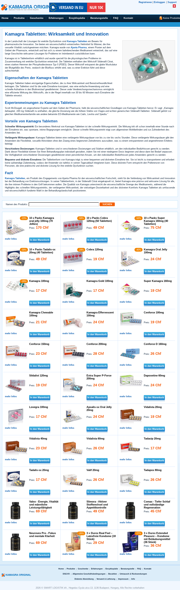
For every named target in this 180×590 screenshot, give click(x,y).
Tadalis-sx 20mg (39, 470)
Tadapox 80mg (153, 470)
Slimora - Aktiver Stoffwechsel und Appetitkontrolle (97, 504)
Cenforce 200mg (96, 343)
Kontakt (128, 18)
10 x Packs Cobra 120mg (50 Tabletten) (99, 219)
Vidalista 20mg (153, 406)
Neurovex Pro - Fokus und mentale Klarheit (42, 535)
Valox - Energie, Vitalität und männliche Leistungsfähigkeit (43, 504)
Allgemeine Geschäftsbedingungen (89, 574)
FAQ (115, 18)
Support (172, 2)
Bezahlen (112, 574)
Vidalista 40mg (38, 438)
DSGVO (66, 574)
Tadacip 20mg (152, 438)
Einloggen (159, 2)
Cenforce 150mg (39, 343)
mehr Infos (11, 239)
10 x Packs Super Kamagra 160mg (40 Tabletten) (156, 220)
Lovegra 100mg (38, 406)
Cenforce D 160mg (155, 343)
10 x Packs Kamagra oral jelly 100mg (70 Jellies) (41, 220)
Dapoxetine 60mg (154, 375)
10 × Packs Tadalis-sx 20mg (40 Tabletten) (42, 251)
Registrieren (145, 2)
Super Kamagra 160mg (158, 280)
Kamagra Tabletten (77, 41)
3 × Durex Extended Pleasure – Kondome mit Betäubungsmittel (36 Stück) (157, 538)
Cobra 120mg (94, 249)
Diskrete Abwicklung (84, 579)
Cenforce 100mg (154, 312)
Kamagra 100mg (39, 280)
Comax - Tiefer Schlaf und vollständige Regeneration (157, 504)
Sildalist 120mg (38, 375)
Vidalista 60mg (95, 438)
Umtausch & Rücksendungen (133, 574)
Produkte (19, 18)
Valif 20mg (92, 470)
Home (5, 18)
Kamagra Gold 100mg (99, 280)
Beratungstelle (99, 18)
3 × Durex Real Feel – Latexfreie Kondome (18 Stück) (101, 536)
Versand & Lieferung (106, 579)
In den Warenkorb (39, 240)
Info (133, 579)
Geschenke (36, 18)
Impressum (123, 579)
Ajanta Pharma (79, 47)
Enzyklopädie (77, 18)
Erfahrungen (56, 18)
